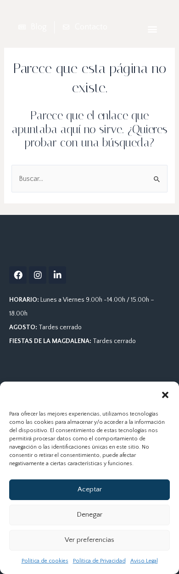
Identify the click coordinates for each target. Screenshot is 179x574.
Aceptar (90, 489)
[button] (165, 395)
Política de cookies (45, 561)
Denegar (89, 514)
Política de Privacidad (99, 561)
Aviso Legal (144, 561)
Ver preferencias (89, 540)
